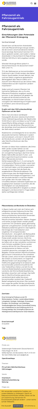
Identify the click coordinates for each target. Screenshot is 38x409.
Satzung (5, 382)
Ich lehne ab (18, 406)
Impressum (6, 378)
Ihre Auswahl (6, 406)
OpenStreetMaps (8, 358)
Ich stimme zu (30, 406)
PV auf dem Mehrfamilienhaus (13, 367)
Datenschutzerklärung (10, 380)
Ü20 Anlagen (7, 369)
